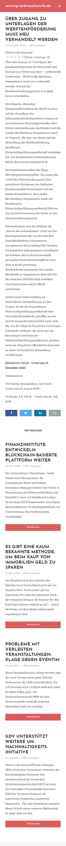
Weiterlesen (33, 527)
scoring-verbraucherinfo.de (28, 6)
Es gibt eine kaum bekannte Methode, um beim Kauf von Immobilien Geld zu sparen (30, 557)
